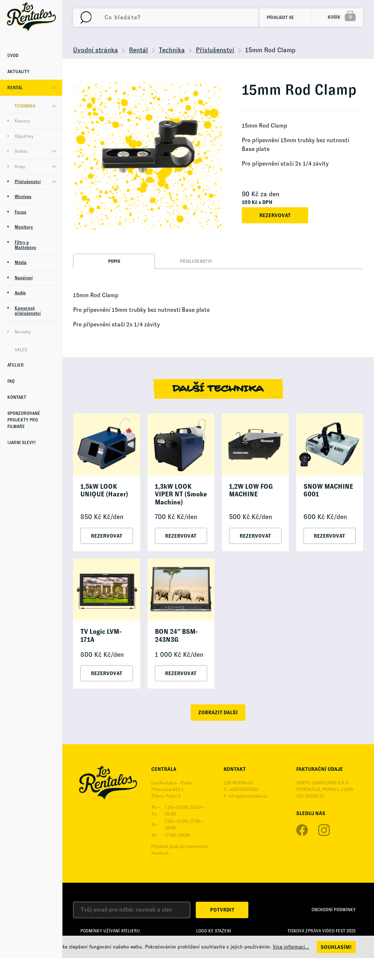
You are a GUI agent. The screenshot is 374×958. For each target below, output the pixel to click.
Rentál (15, 87)
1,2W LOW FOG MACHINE (251, 490)
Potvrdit (222, 910)
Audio (20, 292)
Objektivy (24, 136)
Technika (25, 106)
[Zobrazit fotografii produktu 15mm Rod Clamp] (148, 156)
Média (21, 262)
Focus (20, 212)
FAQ (11, 381)
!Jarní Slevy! (21, 442)
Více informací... (291, 947)
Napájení (24, 277)
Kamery (22, 121)
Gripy (20, 166)
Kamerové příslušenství (28, 311)
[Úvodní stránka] (31, 17)
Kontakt (16, 397)
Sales (21, 349)
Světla (21, 151)
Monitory (24, 227)
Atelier (15, 365)
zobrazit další (218, 712)
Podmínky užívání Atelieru (110, 931)
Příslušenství (28, 181)
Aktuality (18, 71)
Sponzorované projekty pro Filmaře (23, 420)
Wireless (23, 196)
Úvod (13, 55)
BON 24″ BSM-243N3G (176, 635)
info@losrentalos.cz (247, 796)
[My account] (86, 17)
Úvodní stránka (95, 50)
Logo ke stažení (213, 931)
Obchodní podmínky (334, 909)
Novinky (23, 331)
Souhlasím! (336, 947)
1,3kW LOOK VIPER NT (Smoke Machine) (181, 494)
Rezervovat (275, 215)
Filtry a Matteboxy (25, 245)
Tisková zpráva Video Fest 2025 (321, 931)
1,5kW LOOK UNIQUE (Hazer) (104, 490)
